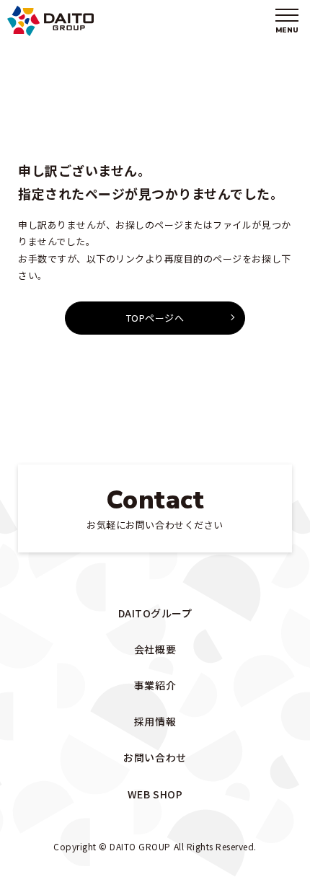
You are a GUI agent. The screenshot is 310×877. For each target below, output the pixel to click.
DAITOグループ (155, 613)
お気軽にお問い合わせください (155, 507)
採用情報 (155, 721)
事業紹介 (155, 685)
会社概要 (155, 649)
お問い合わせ (154, 757)
